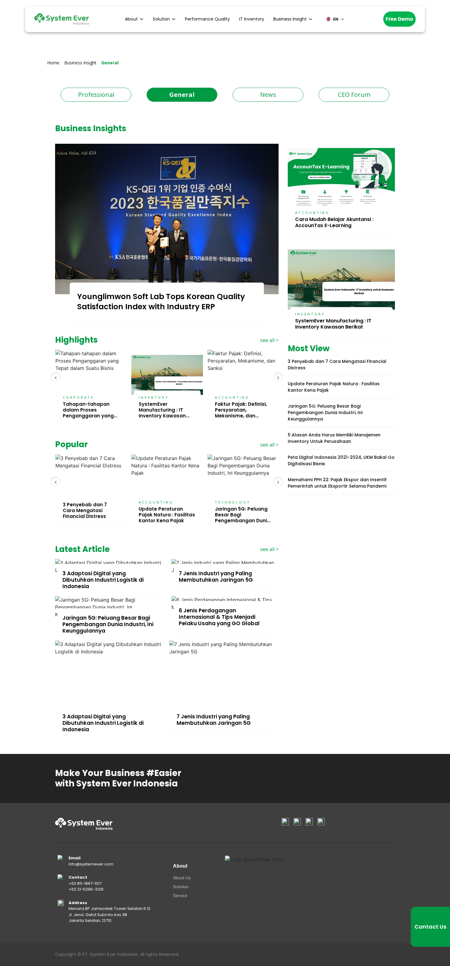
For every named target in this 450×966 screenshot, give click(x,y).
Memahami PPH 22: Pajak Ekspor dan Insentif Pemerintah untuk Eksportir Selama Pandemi (337, 483)
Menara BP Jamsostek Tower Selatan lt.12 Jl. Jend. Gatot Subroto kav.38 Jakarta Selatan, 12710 (109, 914)
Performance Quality (207, 19)
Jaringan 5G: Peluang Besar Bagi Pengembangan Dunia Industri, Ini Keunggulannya (242, 520)
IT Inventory (251, 19)
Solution (161, 19)
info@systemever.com (91, 864)
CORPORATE (78, 397)
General (109, 63)
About (131, 19)
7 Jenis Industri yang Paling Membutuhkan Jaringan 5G (216, 577)
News (268, 94)
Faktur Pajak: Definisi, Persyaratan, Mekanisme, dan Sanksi (241, 413)
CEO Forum (354, 94)
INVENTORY (154, 397)
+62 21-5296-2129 (86, 889)
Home (53, 63)
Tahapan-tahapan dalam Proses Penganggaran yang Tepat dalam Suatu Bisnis (88, 416)
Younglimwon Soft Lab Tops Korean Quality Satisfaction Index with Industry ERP (161, 301)
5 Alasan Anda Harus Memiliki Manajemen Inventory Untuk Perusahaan (334, 438)
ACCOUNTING (232, 397)
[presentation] (55, 377)
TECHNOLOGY (232, 502)
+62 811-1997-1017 (85, 883)
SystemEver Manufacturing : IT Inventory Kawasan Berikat (162, 413)
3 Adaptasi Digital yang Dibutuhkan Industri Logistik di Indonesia (103, 580)
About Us (182, 877)
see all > (269, 340)
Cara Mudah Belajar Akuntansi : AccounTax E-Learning (334, 222)
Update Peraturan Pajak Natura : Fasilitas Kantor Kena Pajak (167, 515)
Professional (96, 94)
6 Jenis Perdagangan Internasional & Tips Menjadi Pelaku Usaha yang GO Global (219, 617)
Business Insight (290, 19)
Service (180, 895)
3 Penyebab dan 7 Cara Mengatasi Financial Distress (85, 510)
